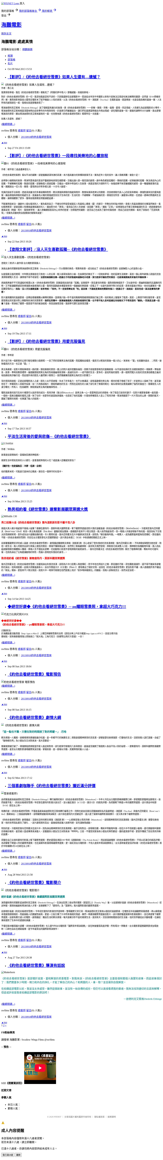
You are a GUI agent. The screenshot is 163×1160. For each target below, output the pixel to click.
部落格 (11, 59)
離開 (18, 1155)
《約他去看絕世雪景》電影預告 (34, 674)
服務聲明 (112, 1117)
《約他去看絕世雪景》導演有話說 (36, 965)
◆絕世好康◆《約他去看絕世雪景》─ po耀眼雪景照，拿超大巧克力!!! (67, 607)
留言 (28, 130)
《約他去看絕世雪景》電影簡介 (34, 883)
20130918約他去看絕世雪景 (36, 137)
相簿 (10, 55)
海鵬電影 (11, 25)
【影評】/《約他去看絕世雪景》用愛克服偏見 (46, 341)
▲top (4, 142)
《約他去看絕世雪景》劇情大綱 (34, 718)
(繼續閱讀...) (8, 124)
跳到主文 (6, 33)
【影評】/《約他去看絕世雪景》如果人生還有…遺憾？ (54, 77)
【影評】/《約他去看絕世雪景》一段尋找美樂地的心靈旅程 (58, 156)
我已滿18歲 (8, 1155)
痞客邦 (22, 130)
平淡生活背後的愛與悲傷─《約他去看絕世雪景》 (49, 436)
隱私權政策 (99, 1117)
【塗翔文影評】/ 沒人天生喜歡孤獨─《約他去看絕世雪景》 (58, 249)
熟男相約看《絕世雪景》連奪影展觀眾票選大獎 (48, 509)
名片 (10, 63)
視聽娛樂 (27, 49)
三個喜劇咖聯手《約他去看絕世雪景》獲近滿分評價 (52, 786)
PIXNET (57, 1117)
